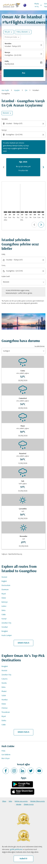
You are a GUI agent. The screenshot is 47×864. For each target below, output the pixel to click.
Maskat (4, 577)
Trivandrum (6, 712)
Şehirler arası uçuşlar (21, 801)
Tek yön (7, 32)
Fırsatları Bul (23, 171)
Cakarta (4, 679)
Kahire (4, 606)
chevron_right (43, 167)
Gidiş (7, 61)
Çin (26, 90)
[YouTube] (39, 771)
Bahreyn (5, 602)
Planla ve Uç (38, 5)
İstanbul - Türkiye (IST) (13, 46)
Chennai (4, 708)
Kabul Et (23, 859)
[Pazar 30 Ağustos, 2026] (14, 212)
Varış (3, 265)
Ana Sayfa (5, 90)
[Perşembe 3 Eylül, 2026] (30, 212)
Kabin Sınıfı (6, 277)
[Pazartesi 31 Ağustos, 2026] (18, 212)
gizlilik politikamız (16, 849)
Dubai (4, 598)
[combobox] (24, 123)
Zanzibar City (6, 623)
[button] (23, 32)
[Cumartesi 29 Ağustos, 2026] (9, 212)
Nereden (8, 44)
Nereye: (4, 130)
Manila (4, 683)
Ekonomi (6, 113)
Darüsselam (6, 585)
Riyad (4, 594)
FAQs (3, 751)
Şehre (10, 801)
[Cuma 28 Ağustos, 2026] (5, 212)
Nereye (7, 53)
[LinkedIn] (22, 771)
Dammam (5, 590)
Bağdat (4, 581)
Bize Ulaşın (6, 758)
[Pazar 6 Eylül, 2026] (43, 212)
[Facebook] (6, 771)
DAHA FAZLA (23, 643)
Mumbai (5, 700)
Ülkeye (4, 801)
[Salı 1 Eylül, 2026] (22, 212)
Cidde (4, 615)
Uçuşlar (17, 90)
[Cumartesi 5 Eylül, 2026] (39, 212)
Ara (23, 73)
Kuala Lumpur (7, 635)
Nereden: (5, 119)
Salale (4, 696)
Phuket (4, 691)
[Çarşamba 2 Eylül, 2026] (26, 212)
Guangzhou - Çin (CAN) (13, 55)
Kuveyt (4, 619)
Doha (3, 610)
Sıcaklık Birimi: (39, 346)
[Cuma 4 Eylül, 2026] (34, 212)
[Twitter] (31, 771)
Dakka (4, 721)
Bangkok (5, 631)
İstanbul (5, 627)
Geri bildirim (6, 755)
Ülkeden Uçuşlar (29, 804)
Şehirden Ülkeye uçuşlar (37, 801)
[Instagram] (14, 771)
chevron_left (4, 167)
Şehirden (18, 804)
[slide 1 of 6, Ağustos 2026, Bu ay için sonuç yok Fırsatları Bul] (23, 167)
